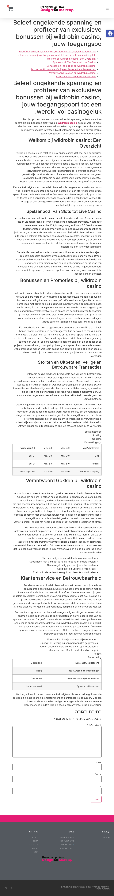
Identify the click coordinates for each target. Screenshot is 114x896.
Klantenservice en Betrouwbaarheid (76, 76)
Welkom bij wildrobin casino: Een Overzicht (71, 58)
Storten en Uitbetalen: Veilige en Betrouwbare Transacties (63, 69)
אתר (99, 786)
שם (99, 762)
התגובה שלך (94, 724)
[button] (110, 33)
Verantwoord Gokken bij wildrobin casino (72, 72)
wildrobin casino (67, 122)
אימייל (98, 774)
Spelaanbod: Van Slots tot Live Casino (74, 62)
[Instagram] (5, 888)
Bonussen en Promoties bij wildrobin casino (71, 65)
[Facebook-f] (11, 888)
